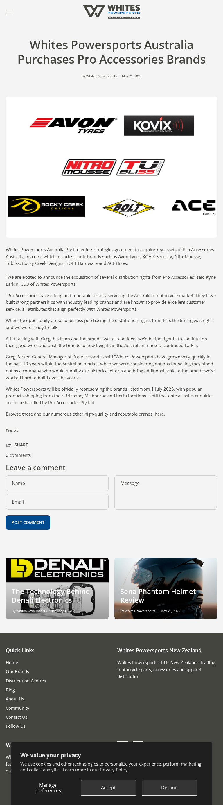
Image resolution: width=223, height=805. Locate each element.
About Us (15, 699)
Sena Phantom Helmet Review (158, 595)
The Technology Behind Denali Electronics (51, 595)
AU (16, 430)
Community (17, 708)
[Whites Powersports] (111, 11)
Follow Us (16, 726)
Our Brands (17, 672)
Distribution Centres (26, 681)
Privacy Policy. (114, 769)
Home (12, 662)
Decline (169, 787)
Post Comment (28, 522)
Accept (108, 787)
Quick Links (20, 650)
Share (21, 445)
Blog (10, 690)
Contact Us (16, 717)
